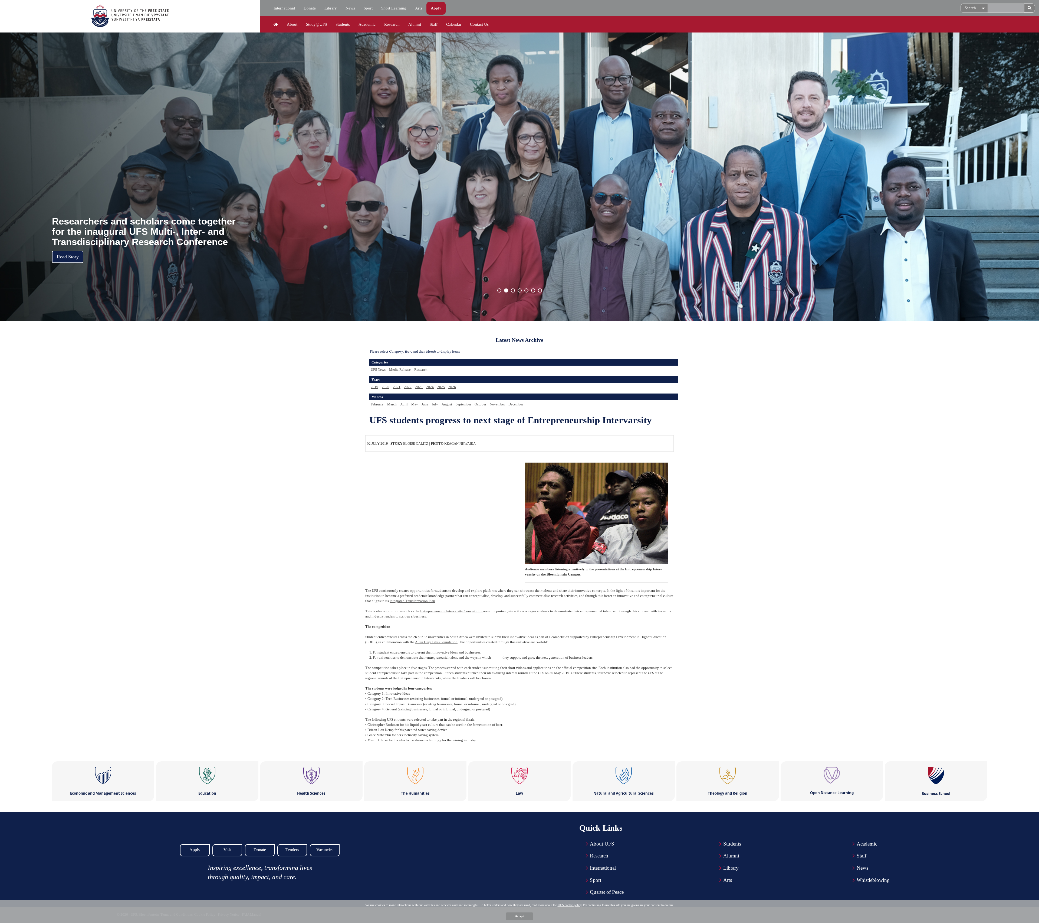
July (435, 404)
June (425, 404)
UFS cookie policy (569, 905)
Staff (434, 24)
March (392, 404)
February (377, 404)
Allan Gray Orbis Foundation (436, 642)
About (292, 24)
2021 (396, 387)
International (284, 8)
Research (392, 24)
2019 (374, 387)
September (463, 404)
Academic (367, 24)
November (497, 404)
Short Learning (393, 8)
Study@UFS (316, 24)
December (515, 404)
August (447, 404)
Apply (436, 8)
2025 (441, 387)
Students (343, 24)
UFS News (378, 370)
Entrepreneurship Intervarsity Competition (451, 611)
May (414, 404)
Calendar (453, 24)
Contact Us (479, 24)
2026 (452, 387)
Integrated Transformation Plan (412, 601)
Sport (368, 8)
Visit (227, 849)
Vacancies (324, 849)
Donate (310, 8)
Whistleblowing (873, 880)
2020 (385, 387)
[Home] (275, 24)
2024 (430, 387)
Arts (418, 8)
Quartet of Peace (607, 892)
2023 (419, 387)
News (350, 8)
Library (330, 8)
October (480, 404)
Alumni (414, 24)
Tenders (292, 849)
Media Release (400, 370)
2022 (408, 387)
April (404, 404)
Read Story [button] (68, 256)
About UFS (602, 844)
